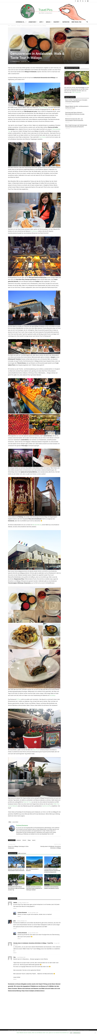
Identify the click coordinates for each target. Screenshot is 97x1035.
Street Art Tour (27, 802)
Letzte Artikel (15, 822)
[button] (87, 22)
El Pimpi (19, 699)
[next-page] (11, 893)
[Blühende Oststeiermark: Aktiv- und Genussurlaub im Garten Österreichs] (16, 862)
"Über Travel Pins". (76, 92)
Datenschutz (77, 1032)
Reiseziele (14, 25)
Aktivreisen (29, 867)
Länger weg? (32, 22)
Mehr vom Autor (22, 853)
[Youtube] (88, 1)
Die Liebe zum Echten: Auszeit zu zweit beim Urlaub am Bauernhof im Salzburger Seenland (34, 888)
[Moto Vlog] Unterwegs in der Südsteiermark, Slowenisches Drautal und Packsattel (76, 126)
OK (71, 1032)
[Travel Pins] (48, 11)
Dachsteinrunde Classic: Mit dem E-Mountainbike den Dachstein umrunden (74, 113)
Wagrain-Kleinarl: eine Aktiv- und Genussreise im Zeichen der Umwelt (77, 107)
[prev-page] (9, 893)
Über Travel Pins (76, 22)
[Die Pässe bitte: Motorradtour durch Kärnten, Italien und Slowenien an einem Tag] (16, 880)
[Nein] (95, 1033)
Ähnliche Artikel (12, 853)
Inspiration (65, 22)
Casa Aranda (42, 137)
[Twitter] (85, 1)
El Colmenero (34, 231)
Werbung (28, 884)
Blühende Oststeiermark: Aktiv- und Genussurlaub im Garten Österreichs (74, 119)
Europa (18, 25)
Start (9, 25)
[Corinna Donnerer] (12, 828)
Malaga (29, 840)
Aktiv (41, 22)
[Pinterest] (80, 1)
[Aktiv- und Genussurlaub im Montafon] (34, 862)
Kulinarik (24, 840)
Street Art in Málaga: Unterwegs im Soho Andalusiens (18, 847)
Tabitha (15, 902)
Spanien (33, 840)
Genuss (48, 22)
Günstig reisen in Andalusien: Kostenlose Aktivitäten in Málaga (50, 847)
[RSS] (83, 1)
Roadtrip (56, 22)
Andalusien (18, 840)
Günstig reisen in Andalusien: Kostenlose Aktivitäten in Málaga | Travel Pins (33, 943)
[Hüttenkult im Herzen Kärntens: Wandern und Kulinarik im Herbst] (52, 880)
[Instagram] (78, 1)
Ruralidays (52, 695)
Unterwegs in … (20, 22)
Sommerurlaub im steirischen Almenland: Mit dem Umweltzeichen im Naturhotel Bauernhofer (52, 870)
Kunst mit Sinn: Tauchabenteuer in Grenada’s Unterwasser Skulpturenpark (76, 100)
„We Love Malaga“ (43, 107)
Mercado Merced (36, 524)
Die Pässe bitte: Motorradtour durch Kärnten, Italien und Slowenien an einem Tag (16, 888)
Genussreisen (17, 50)
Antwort (14, 908)
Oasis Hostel (36, 749)
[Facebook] (75, 1)
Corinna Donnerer (16, 61)
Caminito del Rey (46, 806)
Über (10, 822)
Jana (14, 921)
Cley (14, 957)
